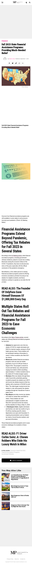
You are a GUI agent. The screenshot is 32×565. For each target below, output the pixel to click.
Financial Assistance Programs (10, 452)
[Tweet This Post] (12, 63)
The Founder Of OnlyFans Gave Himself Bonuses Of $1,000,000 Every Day (16, 294)
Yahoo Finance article (17, 337)
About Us (17, 559)
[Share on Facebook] (9, 63)
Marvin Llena (12, 58)
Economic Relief (15, 450)
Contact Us (22, 559)
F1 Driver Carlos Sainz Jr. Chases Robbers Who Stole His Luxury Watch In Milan (15, 439)
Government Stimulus (8, 454)
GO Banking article (16, 255)
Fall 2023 (22, 450)
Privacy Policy (10, 559)
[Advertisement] (16, 22)
